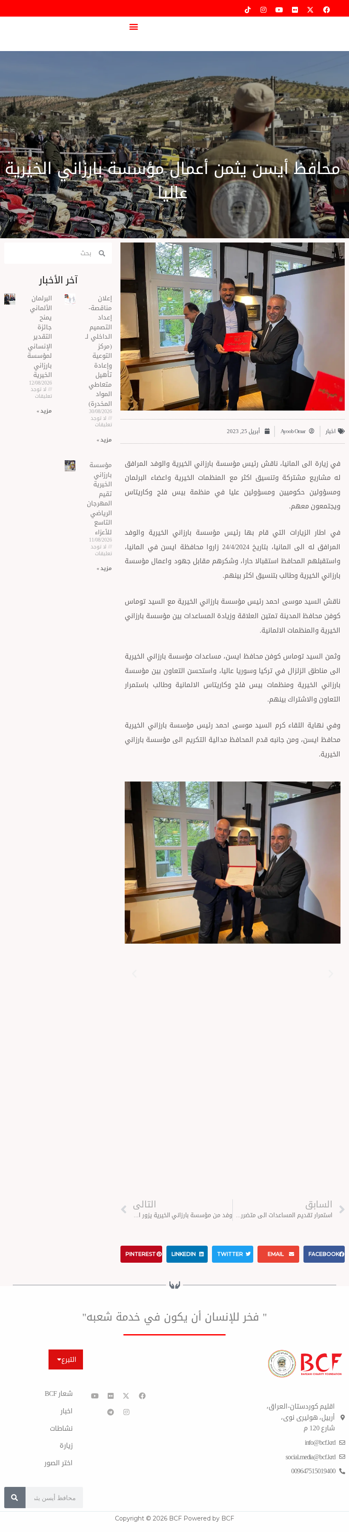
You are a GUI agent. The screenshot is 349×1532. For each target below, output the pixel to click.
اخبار (331, 431)
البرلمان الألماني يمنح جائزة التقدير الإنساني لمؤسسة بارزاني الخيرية (39, 336)
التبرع (69, 1359)
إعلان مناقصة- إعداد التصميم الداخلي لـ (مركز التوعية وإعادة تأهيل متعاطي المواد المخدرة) (98, 351)
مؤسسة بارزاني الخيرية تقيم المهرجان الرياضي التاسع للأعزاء (99, 498)
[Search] (15, 1497)
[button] (133, 26)
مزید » (104, 440)
